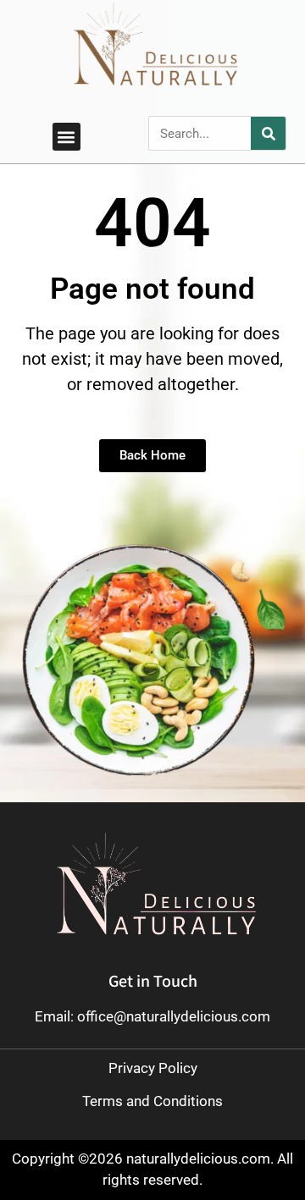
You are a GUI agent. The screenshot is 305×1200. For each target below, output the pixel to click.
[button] (66, 137)
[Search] (268, 133)
